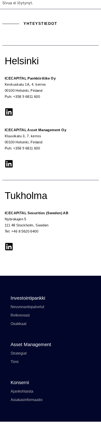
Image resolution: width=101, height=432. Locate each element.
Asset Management (31, 344)
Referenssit (20, 315)
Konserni (20, 382)
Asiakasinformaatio (27, 400)
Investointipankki (28, 298)
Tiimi (15, 362)
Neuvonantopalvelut (27, 307)
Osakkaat (18, 324)
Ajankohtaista (22, 391)
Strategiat (19, 353)
